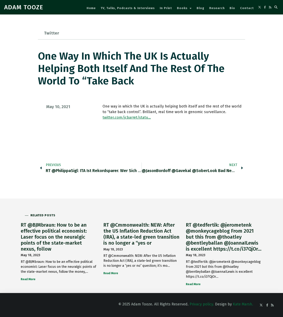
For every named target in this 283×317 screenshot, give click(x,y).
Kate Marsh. (243, 304)
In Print (166, 8)
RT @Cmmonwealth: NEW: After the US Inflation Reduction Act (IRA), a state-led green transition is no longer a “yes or (141, 234)
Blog (200, 8)
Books (182, 8)
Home (91, 8)
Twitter (51, 33)
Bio (232, 8)
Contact (247, 8)
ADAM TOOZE (23, 7)
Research (217, 8)
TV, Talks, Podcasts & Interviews (128, 8)
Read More (28, 279)
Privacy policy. (202, 304)
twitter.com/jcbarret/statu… (127, 117)
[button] (276, 7)
